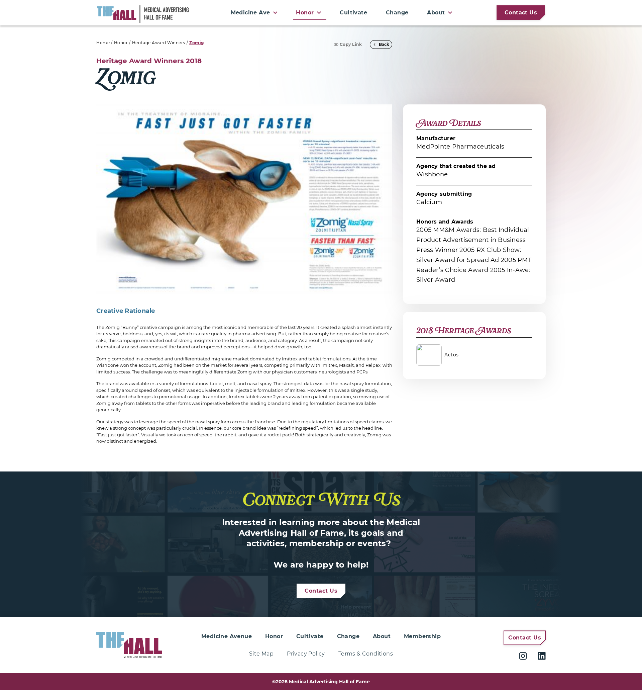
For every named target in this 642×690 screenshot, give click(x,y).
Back (384, 44)
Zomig (196, 42)
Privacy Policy (306, 654)
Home (103, 42)
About (382, 636)
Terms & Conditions (365, 654)
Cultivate (353, 12)
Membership (422, 636)
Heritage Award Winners (158, 42)
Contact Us (521, 12)
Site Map (261, 654)
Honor (121, 42)
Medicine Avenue (226, 636)
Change (397, 12)
